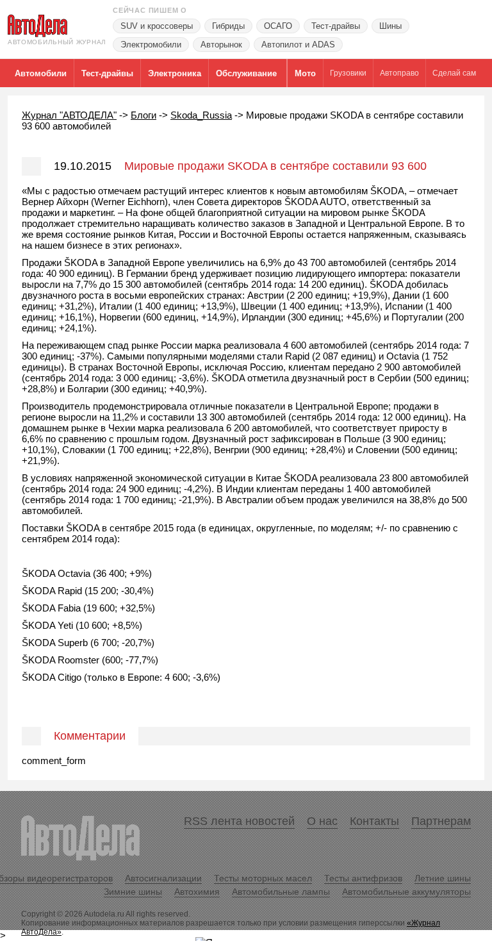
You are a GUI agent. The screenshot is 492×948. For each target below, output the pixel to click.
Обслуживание (246, 73)
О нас (322, 821)
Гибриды (228, 26)
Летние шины (442, 878)
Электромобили (150, 44)
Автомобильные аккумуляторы (406, 891)
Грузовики (348, 73)
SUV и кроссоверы (156, 26)
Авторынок (221, 44)
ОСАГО (278, 26)
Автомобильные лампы (281, 891)
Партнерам (441, 821)
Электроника (174, 73)
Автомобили (41, 73)
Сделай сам (454, 73)
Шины (390, 26)
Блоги (143, 115)
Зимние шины (133, 891)
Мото (305, 73)
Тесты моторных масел (263, 878)
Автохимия (197, 891)
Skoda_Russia (201, 115)
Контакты (374, 821)
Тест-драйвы (335, 26)
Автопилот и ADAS (298, 44)
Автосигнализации (163, 878)
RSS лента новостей (239, 821)
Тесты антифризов (363, 878)
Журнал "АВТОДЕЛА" (69, 115)
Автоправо (399, 73)
